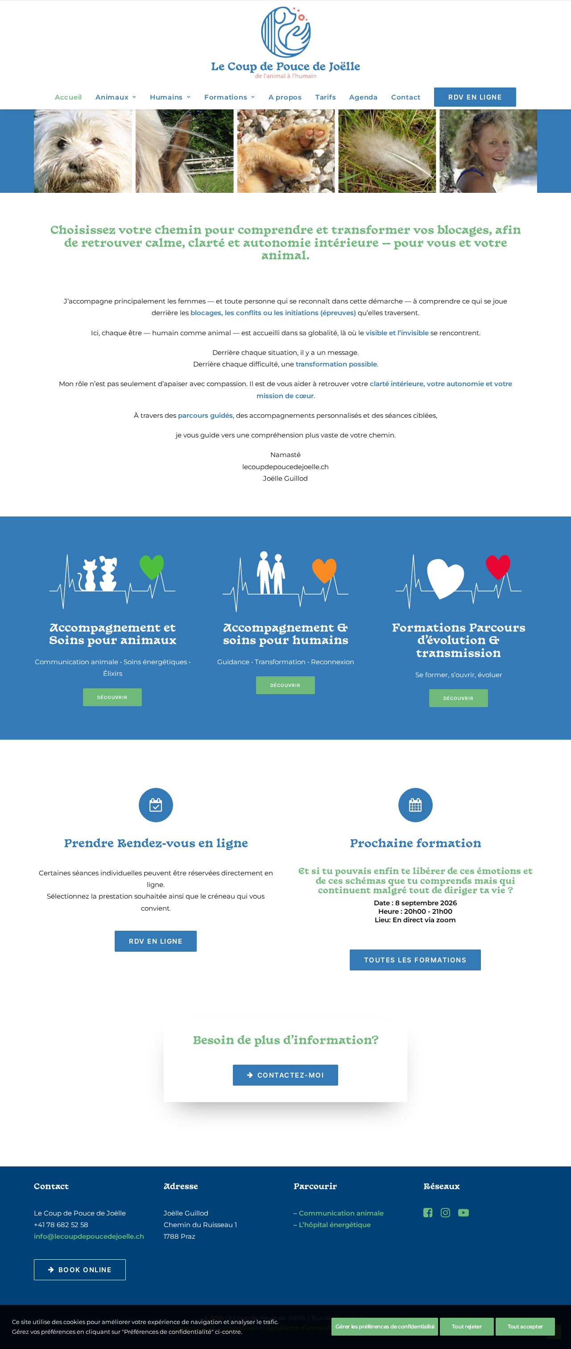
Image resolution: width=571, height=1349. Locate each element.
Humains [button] (166, 97)
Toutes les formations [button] (415, 960)
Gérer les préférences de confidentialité (384, 1326)
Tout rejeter (466, 1326)
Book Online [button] (85, 1270)
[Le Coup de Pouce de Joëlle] (286, 42)
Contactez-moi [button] (290, 1075)
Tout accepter (525, 1326)
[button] (428, 1215)
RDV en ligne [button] (155, 941)
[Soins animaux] (112, 581)
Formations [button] (226, 97)
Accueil (68, 97)
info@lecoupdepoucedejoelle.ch (89, 1236)
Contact (406, 97)
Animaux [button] (111, 97)
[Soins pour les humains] (285, 581)
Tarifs (325, 97)
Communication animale (341, 1213)
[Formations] (458, 581)
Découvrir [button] (112, 697)
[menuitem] (71, 97)
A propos (285, 97)
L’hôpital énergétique (335, 1224)
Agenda (363, 97)
